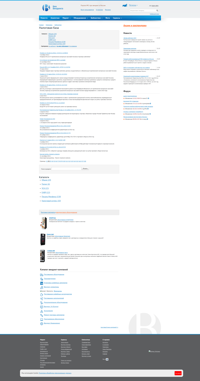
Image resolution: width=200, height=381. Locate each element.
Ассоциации (48, 311)
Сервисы (117, 18)
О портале (99, 10)
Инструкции (43, 358)
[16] (80, 161)
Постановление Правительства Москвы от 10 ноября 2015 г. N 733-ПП (60, 110)
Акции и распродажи (134, 25)
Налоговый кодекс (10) (56, 44)
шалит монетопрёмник (130, 96)
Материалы (49, 25)
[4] (52, 161)
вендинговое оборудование (66, 212)
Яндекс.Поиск (65, 363)
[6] (56, 161)
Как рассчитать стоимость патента (49, 154)
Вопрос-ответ (86, 354)
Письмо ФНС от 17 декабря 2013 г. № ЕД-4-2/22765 (55, 67)
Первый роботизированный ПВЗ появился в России (138, 59)
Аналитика (55, 18)
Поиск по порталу (66, 360)
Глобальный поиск (154, 14)
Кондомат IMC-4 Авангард (130, 101)
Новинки (42, 347)
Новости (44, 18)
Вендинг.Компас (66, 345)
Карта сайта (155, 6)
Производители (50, 278)
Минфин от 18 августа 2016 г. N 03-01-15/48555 (54, 53)
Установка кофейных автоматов (55, 283)
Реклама (108, 10)
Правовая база (86, 342)
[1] (47, 161)
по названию (73, 46)
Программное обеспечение (54, 319)
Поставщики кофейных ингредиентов (58, 294)
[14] (74, 161)
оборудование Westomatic (62, 236)
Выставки (84, 347)
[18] (85, 161)
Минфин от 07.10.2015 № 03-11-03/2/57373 (53, 147)
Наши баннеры (107, 349)
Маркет (66, 18)
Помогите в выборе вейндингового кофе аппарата (138, 106)
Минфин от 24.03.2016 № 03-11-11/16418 (52, 103)
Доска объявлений (66, 349)
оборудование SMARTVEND (65, 220)
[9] (62, 161)
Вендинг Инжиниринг (52, 323)
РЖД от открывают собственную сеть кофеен (136, 67)
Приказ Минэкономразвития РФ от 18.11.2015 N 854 (55, 126)
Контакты (105, 342)
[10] (64, 161)
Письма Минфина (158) (56, 42)
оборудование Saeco (62, 252)
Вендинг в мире (86, 356)
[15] (77, 161)
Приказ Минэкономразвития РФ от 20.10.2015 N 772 (55, 133)
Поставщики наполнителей (54, 298)
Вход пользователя (87, 10)
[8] (60, 161)
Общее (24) (52, 34)
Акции (42, 367)
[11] (67, 161)
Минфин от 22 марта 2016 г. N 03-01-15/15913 (53, 74)
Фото (108, 18)
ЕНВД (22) (52, 40)
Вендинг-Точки (65, 351)
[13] (72, 161)
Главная (41, 25)
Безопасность (86, 351)
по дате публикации (62, 46)
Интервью (85, 349)
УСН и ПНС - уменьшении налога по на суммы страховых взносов (59, 94)
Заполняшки (64, 342)
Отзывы (42, 360)
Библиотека (96, 18)
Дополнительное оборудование (56, 302)
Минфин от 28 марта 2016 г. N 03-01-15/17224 (53, 85)
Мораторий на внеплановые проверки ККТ (136, 76)
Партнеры (106, 347)
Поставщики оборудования (54, 274)
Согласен (178, 373)
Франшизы (58, 291)
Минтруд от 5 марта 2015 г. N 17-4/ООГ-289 (52, 140)
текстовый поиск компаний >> (109, 327)
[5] (54, 161)
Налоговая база (86, 345)
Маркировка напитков (129, 48)
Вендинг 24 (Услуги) (51, 306)
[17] (82, 161)
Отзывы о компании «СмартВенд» (133, 112)
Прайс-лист (43, 349)
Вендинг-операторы (51, 287)
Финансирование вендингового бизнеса (135, 117)
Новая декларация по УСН (47, 119)
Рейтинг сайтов (65, 354)
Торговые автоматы (48, 212)
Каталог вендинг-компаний (54, 269)
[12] (69, 161)
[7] (58, 161)
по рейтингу (52, 46)
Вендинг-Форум (65, 347)
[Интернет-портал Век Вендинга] (60, 7)
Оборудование (80, 18)
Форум (127, 91)
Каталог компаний (45, 356)
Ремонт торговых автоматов (54, 315)
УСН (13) (51, 38)
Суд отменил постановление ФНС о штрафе (52, 60)
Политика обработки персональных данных (55, 373)
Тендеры (63, 356)
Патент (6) (52, 36)
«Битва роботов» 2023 (129, 38)
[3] (50, 161)
